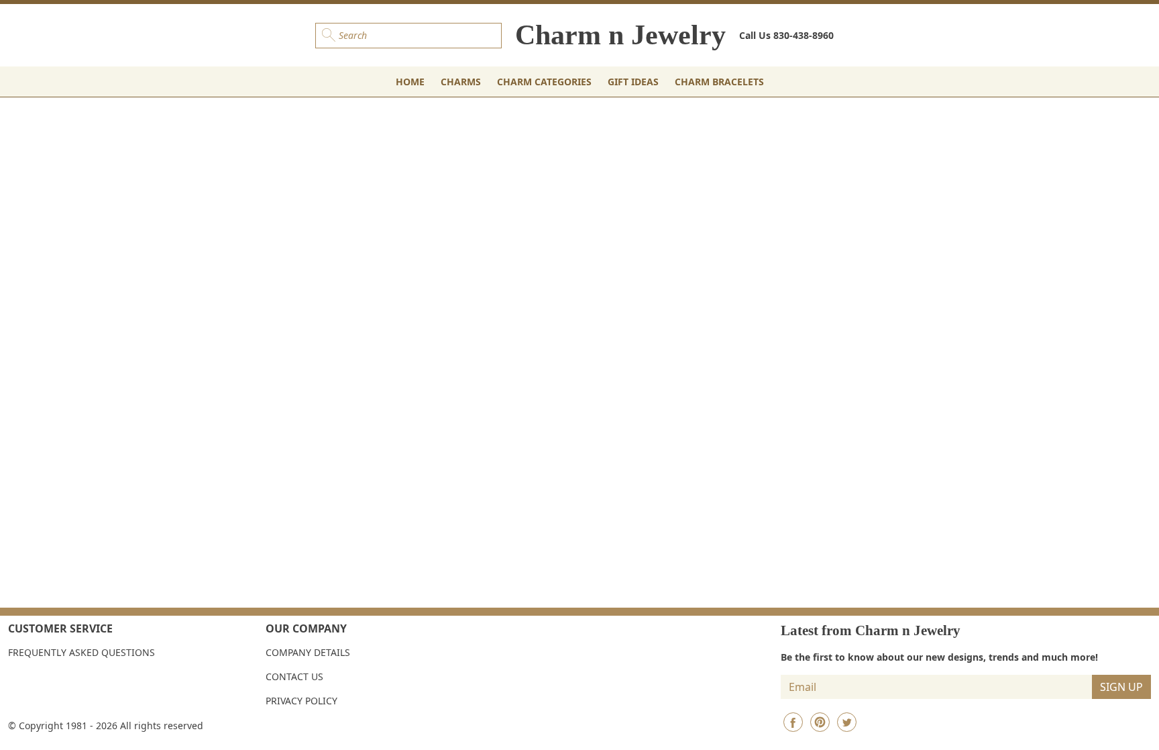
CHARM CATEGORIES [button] (544, 81)
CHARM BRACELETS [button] (719, 81)
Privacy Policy (301, 700)
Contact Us (294, 676)
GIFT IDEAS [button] (633, 81)
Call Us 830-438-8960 (786, 35)
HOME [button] (410, 81)
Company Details (308, 652)
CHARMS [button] (461, 81)
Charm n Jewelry (620, 34)
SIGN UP (1121, 686)
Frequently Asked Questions (81, 652)
